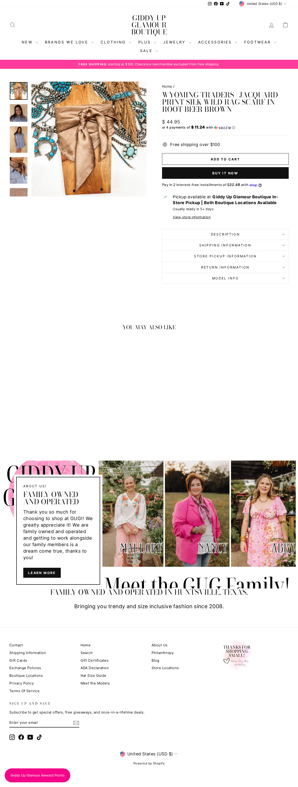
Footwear (258, 42)
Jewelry (175, 42)
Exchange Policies (25, 668)
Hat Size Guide (93, 675)
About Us (160, 645)
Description (225, 234)
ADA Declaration (95, 668)
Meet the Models (95, 683)
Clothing (114, 42)
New (28, 42)
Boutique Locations (26, 675)
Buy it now (225, 173)
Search (87, 653)
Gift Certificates (95, 660)
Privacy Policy (21, 683)
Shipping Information (27, 653)
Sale (147, 50)
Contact (16, 645)
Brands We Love (67, 42)
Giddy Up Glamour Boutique (149, 25)
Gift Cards (18, 660)
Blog (155, 660)
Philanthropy (163, 653)
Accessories (216, 42)
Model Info (225, 278)
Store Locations (165, 668)
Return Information (225, 267)
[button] (225, 127)
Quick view (42, 402)
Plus (145, 42)
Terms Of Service (24, 691)
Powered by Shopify (149, 763)
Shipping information (225, 245)
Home (167, 86)
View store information (191, 217)
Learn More (42, 572)
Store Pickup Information (225, 256)
